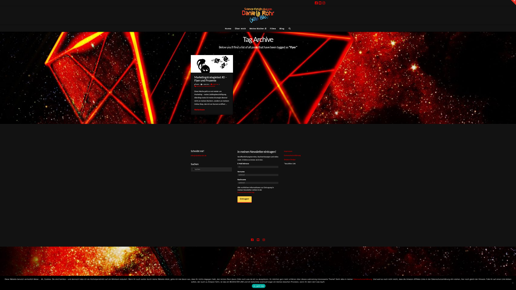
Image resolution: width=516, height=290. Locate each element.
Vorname (241, 172)
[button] (513, 2)
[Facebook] (316, 3)
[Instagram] (323, 3)
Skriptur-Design (289, 160)
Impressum (288, 151)
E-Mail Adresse (243, 164)
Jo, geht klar (258, 286)
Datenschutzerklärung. (246, 192)
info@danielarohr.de (198, 156)
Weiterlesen (199, 110)
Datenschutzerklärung (292, 156)
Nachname (241, 180)
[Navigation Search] (289, 28)
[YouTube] (320, 3)
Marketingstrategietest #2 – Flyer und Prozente (210, 79)
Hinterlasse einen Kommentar (205, 86)
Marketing (215, 84)
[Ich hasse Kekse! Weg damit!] (512, 283)
